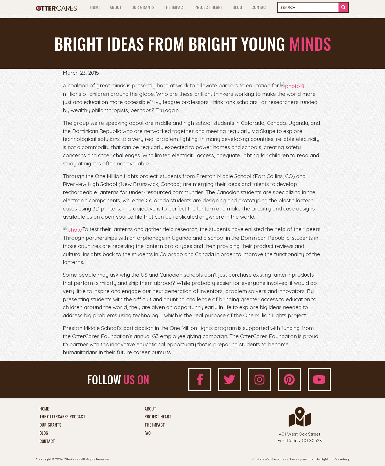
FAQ (148, 433)
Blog (237, 7)
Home (95, 7)
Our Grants (142, 7)
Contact (259, 7)
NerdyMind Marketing (332, 459)
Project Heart (208, 7)
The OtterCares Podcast (62, 417)
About (116, 7)
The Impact (174, 7)
